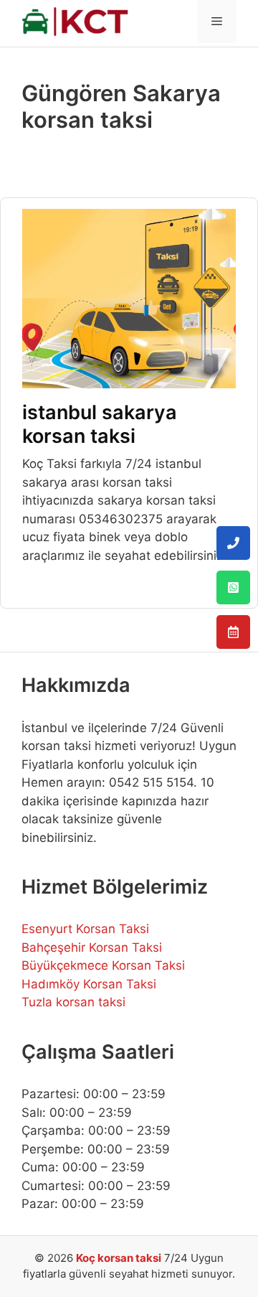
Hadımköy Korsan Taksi (89, 984)
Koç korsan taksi (118, 1258)
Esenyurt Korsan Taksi (85, 929)
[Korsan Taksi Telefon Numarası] (233, 543)
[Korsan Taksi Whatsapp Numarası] (233, 587)
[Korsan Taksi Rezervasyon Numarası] (233, 632)
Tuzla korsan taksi (73, 1002)
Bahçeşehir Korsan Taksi (92, 947)
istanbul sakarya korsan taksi (99, 424)
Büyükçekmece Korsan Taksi (103, 965)
